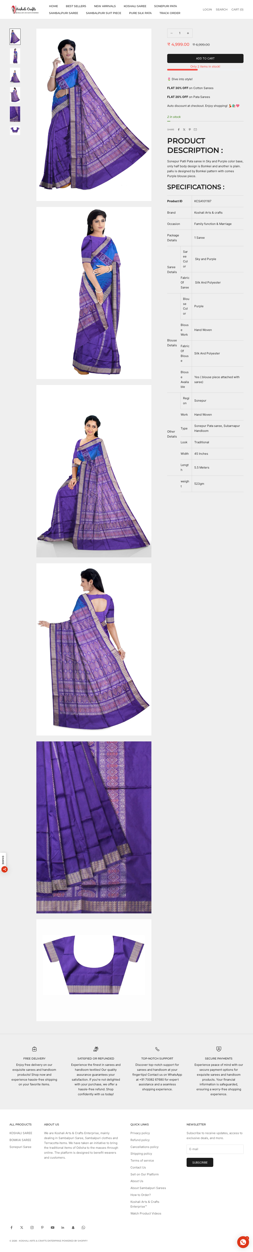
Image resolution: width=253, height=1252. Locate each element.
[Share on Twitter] (184, 129)
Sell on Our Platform (144, 1174)
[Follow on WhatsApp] (83, 1227)
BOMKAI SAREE (20, 1140)
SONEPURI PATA (165, 6)
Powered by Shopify (75, 1240)
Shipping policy (141, 1153)
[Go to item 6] (15, 130)
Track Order (170, 13)
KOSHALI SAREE (135, 6)
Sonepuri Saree (20, 1147)
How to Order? (140, 1195)
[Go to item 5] (15, 114)
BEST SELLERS (76, 6)
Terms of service (142, 1160)
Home (53, 6)
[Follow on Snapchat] (73, 1227)
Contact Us (138, 1167)
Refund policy (140, 1140)
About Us (136, 1181)
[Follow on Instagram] (32, 1227)
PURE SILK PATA (140, 13)
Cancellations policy (144, 1147)
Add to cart (205, 58)
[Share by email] (195, 129)
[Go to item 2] (15, 56)
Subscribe (200, 1162)
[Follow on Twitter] (22, 1227)
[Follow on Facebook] (11, 1227)
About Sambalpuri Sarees (148, 1188)
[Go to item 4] (15, 95)
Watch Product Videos (145, 1213)
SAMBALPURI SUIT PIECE (103, 13)
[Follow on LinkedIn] (63, 1227)
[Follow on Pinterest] (42, 1227)
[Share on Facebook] (178, 129)
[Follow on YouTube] (53, 1227)
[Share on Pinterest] (189, 129)
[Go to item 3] (15, 75)
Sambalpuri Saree (63, 13)
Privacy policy (140, 1133)
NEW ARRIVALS (105, 6)
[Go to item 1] (15, 37)
